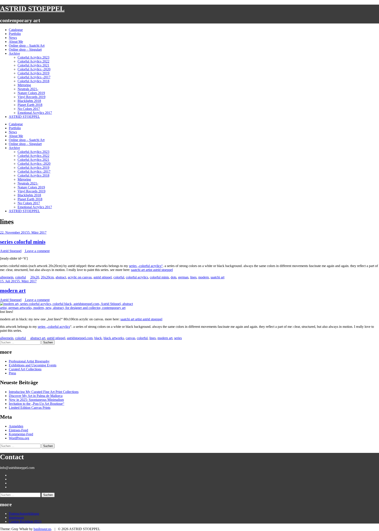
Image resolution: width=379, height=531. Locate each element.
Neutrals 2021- (28, 89)
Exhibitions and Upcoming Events (32, 365)
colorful (20, 277)
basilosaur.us (42, 529)
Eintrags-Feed (18, 430)
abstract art (37, 338)
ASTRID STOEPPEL (32, 9)
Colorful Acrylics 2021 (33, 65)
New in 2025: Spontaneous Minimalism (36, 400)
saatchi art (217, 277)
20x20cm (47, 277)
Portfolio (15, 34)
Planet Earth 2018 (30, 105)
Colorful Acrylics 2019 (33, 73)
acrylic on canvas (80, 277)
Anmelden (16, 426)
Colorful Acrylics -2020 (34, 69)
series (178, 338)
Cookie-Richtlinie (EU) (25, 521)
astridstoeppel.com (80, 338)
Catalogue (16, 30)
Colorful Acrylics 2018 (33, 81)
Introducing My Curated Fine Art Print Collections (44, 392)
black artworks (114, 338)
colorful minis (159, 277)
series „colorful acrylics (54, 326)
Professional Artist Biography (29, 361)
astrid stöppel (102, 277)
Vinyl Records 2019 (31, 97)
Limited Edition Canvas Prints (29, 407)
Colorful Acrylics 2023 (33, 57)
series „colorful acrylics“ (146, 266)
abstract (60, 277)
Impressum (16, 517)
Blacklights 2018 (29, 101)
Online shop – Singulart (25, 49)
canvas (130, 338)
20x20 (34, 277)
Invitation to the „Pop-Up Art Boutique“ (36, 403)
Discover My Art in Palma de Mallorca (36, 396)
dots (173, 277)
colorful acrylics (137, 277)
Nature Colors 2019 (31, 93)
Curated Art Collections (25, 369)
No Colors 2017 (29, 109)
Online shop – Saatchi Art (27, 45)
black (98, 338)
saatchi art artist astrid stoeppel (152, 270)
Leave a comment (37, 251)
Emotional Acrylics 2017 (35, 113)
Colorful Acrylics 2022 (33, 61)
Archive (14, 53)
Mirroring (24, 85)
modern (203, 277)
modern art (13, 290)
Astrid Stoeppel (10, 251)
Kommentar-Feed (21, 434)
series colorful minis (22, 242)
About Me (16, 41)
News (13, 37)
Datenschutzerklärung (24, 513)
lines (193, 277)
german (183, 277)
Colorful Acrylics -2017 (34, 77)
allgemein (6, 277)
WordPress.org (19, 438)
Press (12, 373)
